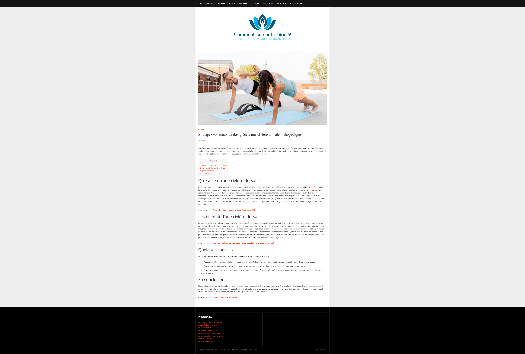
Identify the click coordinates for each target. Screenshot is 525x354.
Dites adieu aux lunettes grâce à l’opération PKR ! (234, 210)
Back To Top (319, 350)
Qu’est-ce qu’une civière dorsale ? (213, 165)
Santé (209, 3)
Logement (299, 3)
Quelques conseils (207, 171)
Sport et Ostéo (284, 3)
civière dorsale (311, 190)
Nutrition (268, 3)
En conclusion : (206, 173)
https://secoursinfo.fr (206, 341)
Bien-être (220, 3)
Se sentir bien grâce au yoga (224, 297)
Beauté (256, 3)
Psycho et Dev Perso (238, 3)
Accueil (199, 3)
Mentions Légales (239, 350)
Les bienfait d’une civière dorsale (213, 168)
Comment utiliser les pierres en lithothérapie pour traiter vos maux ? (243, 243)
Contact (253, 350)
